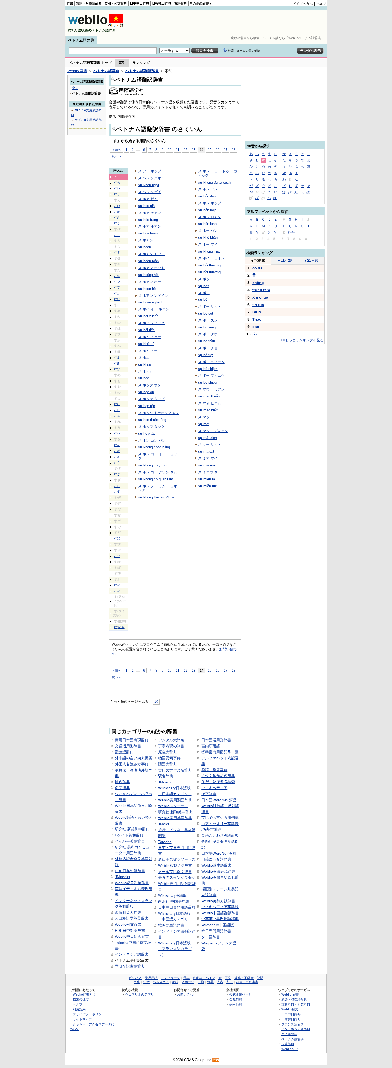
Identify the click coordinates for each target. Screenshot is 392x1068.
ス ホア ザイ (148, 199)
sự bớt (203, 286)
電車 (186, 978)
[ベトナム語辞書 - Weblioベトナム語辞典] (96, 26)
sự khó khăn (208, 237)
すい (117, 188)
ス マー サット (209, 444)
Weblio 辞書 (77, 71)
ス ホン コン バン (152, 440)
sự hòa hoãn (148, 233)
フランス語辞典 (292, 1024)
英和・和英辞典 (116, 3)
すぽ (117, 591)
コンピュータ (170, 978)
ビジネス (135, 978)
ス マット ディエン (213, 431)
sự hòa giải (146, 206)
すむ (117, 369)
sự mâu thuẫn (209, 396)
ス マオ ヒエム (209, 403)
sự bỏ (202, 300)
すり (117, 410)
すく (117, 223)
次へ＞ (116, 156)
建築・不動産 (244, 978)
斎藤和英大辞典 (128, 912)
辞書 (70, 3)
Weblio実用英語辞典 (175, 818)
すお (117, 206)
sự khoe (144, 365)
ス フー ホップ (149, 171)
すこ (117, 235)
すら (117, 404)
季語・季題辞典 (214, 770)
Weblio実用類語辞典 (175, 800)
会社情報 (235, 999)
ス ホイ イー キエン (153, 309)
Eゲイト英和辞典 (129, 835)
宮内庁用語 (210, 746)
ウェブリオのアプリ (139, 994)
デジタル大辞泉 (171, 740)
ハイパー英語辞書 (130, 841)
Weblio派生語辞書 (216, 865)
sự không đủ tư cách (214, 182)
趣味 (175, 982)
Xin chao (260, 297)
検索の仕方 (81, 999)
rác (255, 334)
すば (117, 538)
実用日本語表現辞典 (132, 740)
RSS (216, 1060)
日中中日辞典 (139, 3)
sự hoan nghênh (150, 302)
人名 (220, 982)
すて (117, 287)
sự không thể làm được (156, 497)
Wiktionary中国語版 (217, 925)
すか (117, 212)
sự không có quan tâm (155, 479)
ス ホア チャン (149, 213)
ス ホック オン (149, 385)
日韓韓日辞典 (161, 3)
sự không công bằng (154, 447)
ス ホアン (145, 240)
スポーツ (188, 982)
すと (117, 293)
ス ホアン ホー (149, 282)
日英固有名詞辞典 (216, 859)
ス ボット (205, 279)
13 (193, 149)
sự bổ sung (207, 327)
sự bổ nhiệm (208, 369)
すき (117, 217)
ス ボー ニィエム (211, 362)
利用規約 (79, 1009)
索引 (122, 63)
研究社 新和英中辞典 (175, 812)
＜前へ (116, 149)
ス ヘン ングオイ (151, 178)
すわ (117, 433)
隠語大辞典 (167, 764)
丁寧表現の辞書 (171, 746)
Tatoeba (165, 842)
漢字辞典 (208, 794)
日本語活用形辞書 (216, 740)
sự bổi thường (209, 265)
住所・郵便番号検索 (218, 782)
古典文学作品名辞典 (175, 770)
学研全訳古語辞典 (130, 966)
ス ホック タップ (151, 399)
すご (117, 474)
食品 (210, 982)
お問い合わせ (186, 994)
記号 (291, 232)
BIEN (256, 312)
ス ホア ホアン (149, 226)
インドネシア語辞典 (295, 1029)
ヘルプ (321, 4)
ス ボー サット (209, 306)
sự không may (209, 251)
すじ (117, 486)
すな (117, 299)
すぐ (117, 463)
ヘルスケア (161, 982)
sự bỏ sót (205, 313)
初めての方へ (303, 4)
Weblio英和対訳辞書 (218, 901)
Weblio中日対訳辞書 (132, 936)
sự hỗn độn (207, 196)
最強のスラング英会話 (176, 877)
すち (117, 276)
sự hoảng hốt (148, 275)
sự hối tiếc (146, 330)
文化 (137, 982)
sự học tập (146, 406)
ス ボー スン (208, 320)
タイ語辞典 (289, 1034)
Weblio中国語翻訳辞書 (220, 913)
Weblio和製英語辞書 (175, 865)
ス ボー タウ (208, 334)
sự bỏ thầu (206, 341)
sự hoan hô (147, 289)
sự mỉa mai (207, 465)
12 (185, 149)
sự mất (203, 424)
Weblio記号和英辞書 (132, 883)
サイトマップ (82, 1019)
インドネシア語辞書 (132, 954)
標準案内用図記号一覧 (220, 752)
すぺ (117, 585)
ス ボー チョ (208, 348)
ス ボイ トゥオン (211, 258)
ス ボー (204, 293)
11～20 (284, 260)
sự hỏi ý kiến (148, 316)
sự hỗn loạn (207, 224)
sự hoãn (144, 247)
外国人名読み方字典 (132, 764)
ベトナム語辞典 (81, 40)
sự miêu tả (206, 479)
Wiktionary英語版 (172, 895)
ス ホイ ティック (151, 323)
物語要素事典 (169, 758)
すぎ (117, 457)
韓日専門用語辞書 (216, 931)
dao (255, 326)
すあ (117, 182)
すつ (117, 281)
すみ (117, 363)
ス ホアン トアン (151, 254)
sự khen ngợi (148, 185)
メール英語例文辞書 (175, 872)
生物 (201, 982)
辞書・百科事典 (247, 982)
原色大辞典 (167, 752)
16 (217, 149)
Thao (257, 319)
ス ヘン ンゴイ (149, 192)
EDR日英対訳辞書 (130, 871)
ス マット (205, 417)
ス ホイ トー (148, 351)
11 (177, 149)
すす (117, 252)
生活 (146, 982)
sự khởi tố (146, 344)
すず (117, 492)
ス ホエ (144, 358)
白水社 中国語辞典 (173, 901)
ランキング (141, 63)
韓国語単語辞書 (171, 925)
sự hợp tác (146, 434)
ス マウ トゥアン (211, 389)
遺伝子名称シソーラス (176, 859)
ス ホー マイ (208, 244)
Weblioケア (289, 1049)
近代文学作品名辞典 (218, 776)
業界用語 (151, 978)
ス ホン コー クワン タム (157, 472)
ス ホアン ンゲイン (153, 296)
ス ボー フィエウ (211, 375)
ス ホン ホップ (209, 203)
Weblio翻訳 (289, 1009)
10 (169, 149)
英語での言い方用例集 (220, 817)
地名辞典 (122, 782)
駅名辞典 (165, 776)
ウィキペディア (214, 788)
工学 (228, 978)
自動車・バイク (204, 978)
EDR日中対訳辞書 (130, 930)
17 (225, 149)
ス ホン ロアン (209, 217)
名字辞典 (122, 788)
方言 (229, 982)
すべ (117, 556)
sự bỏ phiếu (207, 382)
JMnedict (122, 877)
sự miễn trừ (207, 486)
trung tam (261, 290)
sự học (143, 378)
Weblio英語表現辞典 (218, 871)
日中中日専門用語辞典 (176, 907)
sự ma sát (206, 451)
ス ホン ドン (208, 189)
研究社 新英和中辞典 (132, 829)
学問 (260, 978)
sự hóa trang (148, 220)
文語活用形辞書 (128, 746)
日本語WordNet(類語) (219, 800)
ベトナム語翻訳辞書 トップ (90, 63)
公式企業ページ (240, 994)
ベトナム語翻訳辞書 (142, 71)
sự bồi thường (209, 272)
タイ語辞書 (210, 937)
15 (209, 149)
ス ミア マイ (208, 458)
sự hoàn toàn (148, 261)
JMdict (163, 824)
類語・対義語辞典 (89, 3)
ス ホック (145, 371)
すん (117, 445)
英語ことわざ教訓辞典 (220, 835)
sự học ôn (146, 392)
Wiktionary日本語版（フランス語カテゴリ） (175, 949)
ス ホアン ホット (151, 268)
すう (117, 194)
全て (75, 88)
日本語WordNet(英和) (219, 853)
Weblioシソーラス (173, 806)
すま (117, 357)
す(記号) (119, 627)
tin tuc (258, 305)
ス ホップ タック (151, 427)
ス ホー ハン (208, 231)
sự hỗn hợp (207, 210)
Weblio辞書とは (84, 994)
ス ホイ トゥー (149, 337)
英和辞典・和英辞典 (295, 1004)
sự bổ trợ (205, 355)
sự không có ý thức (153, 465)
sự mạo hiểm (208, 410)
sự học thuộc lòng (152, 420)
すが (117, 451)
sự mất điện (207, 438)
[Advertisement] (229, 23)
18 (233, 149)
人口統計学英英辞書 (132, 918)
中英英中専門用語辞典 (220, 919)
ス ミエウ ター (209, 472)
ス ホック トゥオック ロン (158, 413)
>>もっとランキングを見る (302, 340)
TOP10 (258, 261)
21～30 (311, 260)
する (117, 416)
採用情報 (235, 1004)
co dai (257, 268)
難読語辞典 (124, 752)
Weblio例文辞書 (128, 924)
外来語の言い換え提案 (133, 758)
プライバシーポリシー (89, 1014)
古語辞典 (180, 3)
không (258, 283)
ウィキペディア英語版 (220, 907)
